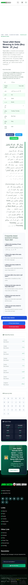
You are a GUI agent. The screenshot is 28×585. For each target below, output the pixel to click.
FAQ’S (8, 581)
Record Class (5, 543)
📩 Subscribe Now (14, 565)
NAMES (6, 34)
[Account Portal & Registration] (22, 2)
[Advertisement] (14, 19)
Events (4, 516)
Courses (4, 518)
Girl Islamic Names (14, 326)
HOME (2, 34)
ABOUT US (3, 581)
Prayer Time (5, 540)
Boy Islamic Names (14, 323)
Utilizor (18, 579)
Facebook (10, 134)
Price (3, 537)
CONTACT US (14, 581)
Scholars (4, 535)
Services (4, 532)
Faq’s (3, 513)
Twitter (19, 134)
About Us (4, 511)
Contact (4, 524)
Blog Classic (5, 521)
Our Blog (4, 545)
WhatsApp (14, 138)
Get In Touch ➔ (14, 470)
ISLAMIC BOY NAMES (14, 34)
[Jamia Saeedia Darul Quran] (6, 2)
